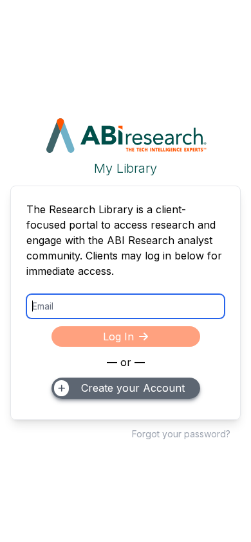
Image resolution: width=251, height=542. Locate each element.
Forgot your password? (181, 433)
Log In (118, 336)
